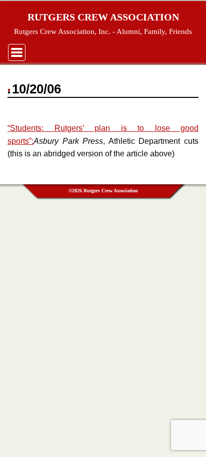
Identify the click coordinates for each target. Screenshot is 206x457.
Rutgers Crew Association (103, 16)
